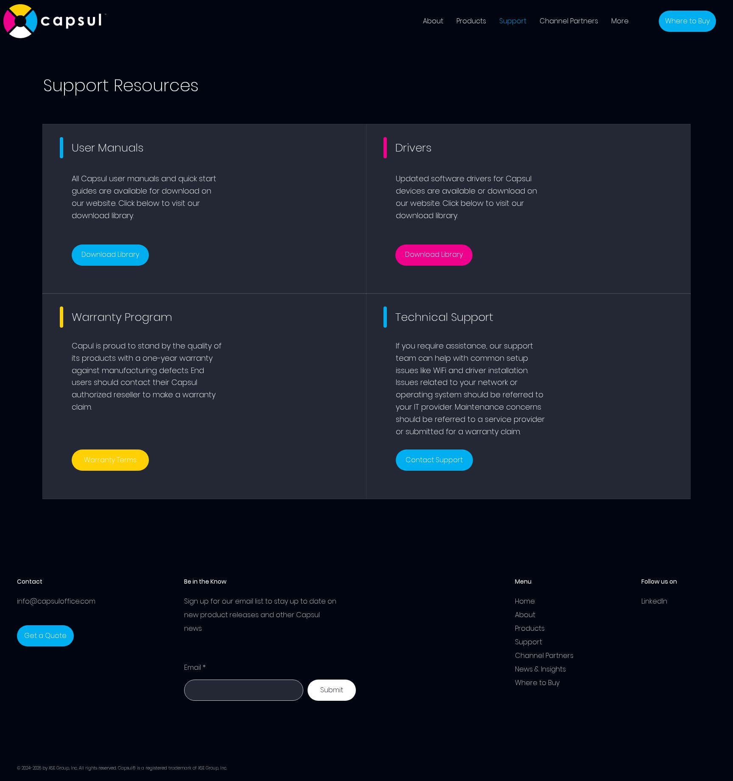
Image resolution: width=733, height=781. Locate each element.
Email (192, 667)
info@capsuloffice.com (56, 601)
